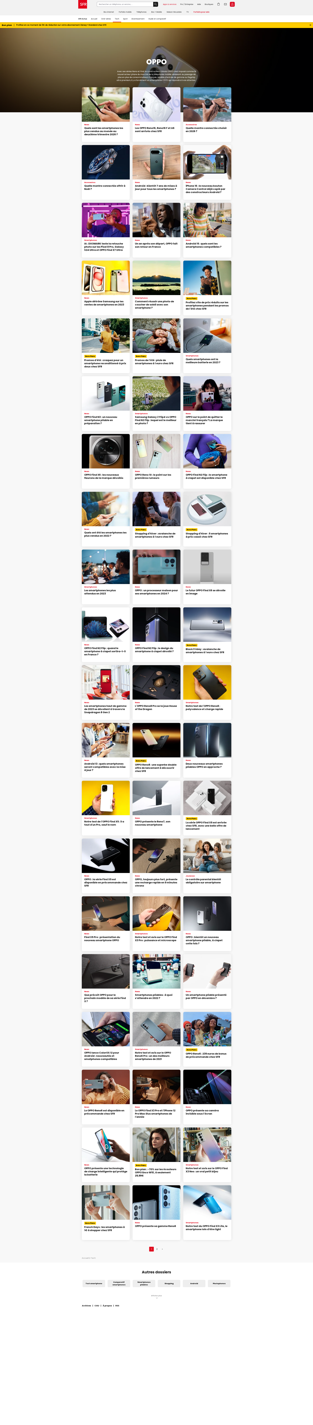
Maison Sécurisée (174, 12)
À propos (107, 1305)
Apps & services (169, 4)
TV (187, 12)
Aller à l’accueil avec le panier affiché (218, 4)
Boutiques (209, 4)
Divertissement (138, 19)
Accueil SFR (82, 4)
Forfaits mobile (125, 12)
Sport (125, 19)
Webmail (225, 4)
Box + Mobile (156, 12)
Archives (86, 1305)
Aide (199, 4)
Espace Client (232, 4)
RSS (117, 1305)
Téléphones (141, 12)
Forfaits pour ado (201, 12)
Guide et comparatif (157, 19)
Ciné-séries (106, 19)
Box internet (109, 12)
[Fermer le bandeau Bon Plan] (310, 25)
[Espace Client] (232, 4)
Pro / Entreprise (186, 4)
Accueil (94, 19)
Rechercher (155, 4)
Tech (117, 19)
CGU (97, 1305)
